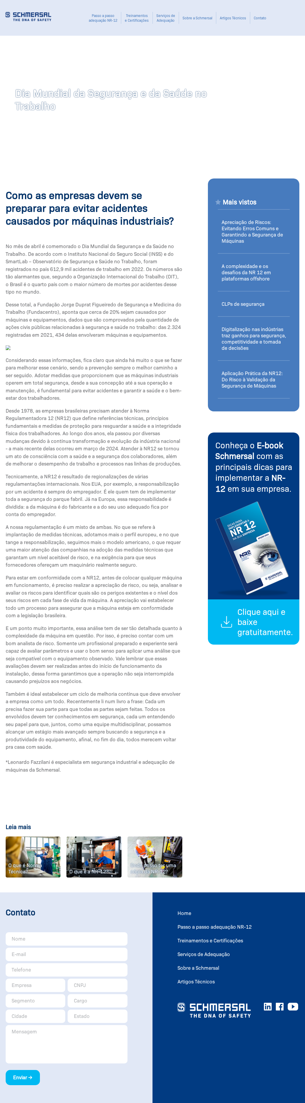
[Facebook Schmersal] (280, 1008)
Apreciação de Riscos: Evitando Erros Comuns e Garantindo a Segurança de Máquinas (252, 231)
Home (184, 913)
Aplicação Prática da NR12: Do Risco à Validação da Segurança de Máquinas (252, 379)
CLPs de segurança (243, 304)
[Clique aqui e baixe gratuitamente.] (253, 602)
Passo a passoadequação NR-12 (103, 18)
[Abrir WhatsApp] (290, 1088)
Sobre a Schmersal (197, 18)
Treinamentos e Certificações (137, 18)
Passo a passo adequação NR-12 (215, 927)
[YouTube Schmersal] (293, 1008)
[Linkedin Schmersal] (268, 1008)
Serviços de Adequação (165, 18)
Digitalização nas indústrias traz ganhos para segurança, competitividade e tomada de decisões (254, 338)
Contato (260, 18)
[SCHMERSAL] (28, 18)
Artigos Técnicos (233, 18)
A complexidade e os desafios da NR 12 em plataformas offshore (246, 272)
